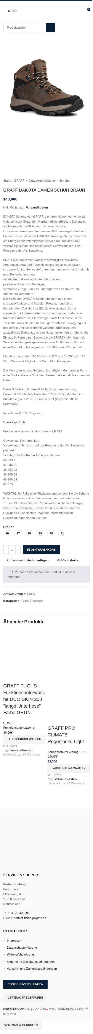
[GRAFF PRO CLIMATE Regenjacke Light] (69, 650)
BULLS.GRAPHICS (62, 1009)
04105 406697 (20, 913)
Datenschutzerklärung (22, 947)
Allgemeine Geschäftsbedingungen (31, 961)
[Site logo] (46, 11)
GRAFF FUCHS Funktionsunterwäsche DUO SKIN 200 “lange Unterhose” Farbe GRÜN (24, 699)
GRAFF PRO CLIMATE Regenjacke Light (66, 734)
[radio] (7, 533)
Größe (7, 527)
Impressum (14, 940)
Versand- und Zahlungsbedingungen (32, 968)
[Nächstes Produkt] (87, 180)
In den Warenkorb (41, 549)
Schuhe (64, 180)
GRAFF (19, 180)
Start (6, 180)
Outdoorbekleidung (42, 180)
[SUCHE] (50, 27)
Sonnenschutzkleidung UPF (66, 752)
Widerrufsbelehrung (20, 954)
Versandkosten (37, 207)
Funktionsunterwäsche (18, 727)
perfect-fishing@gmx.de (30, 918)
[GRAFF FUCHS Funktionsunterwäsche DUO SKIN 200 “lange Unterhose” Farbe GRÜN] (24, 650)
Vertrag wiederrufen (25, 997)
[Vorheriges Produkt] (76, 180)
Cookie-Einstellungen (25, 984)
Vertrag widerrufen (21, 1025)
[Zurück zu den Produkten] (82, 180)
